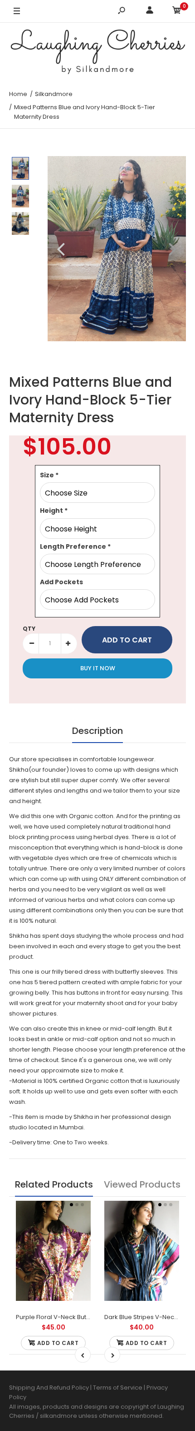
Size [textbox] (49, 475)
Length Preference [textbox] (75, 546)
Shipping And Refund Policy (49, 1387)
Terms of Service (118, 1387)
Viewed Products (142, 1184)
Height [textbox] (54, 510)
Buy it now (97, 668)
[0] (176, 11)
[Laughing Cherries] (97, 52)
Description (97, 730)
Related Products (54, 1184)
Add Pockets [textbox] (61, 582)
